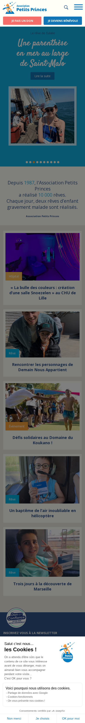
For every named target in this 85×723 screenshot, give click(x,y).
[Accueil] (24, 7)
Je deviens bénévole (63, 21)
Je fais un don (22, 21)
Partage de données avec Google (28, 692)
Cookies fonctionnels (20, 696)
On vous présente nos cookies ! (26, 700)
